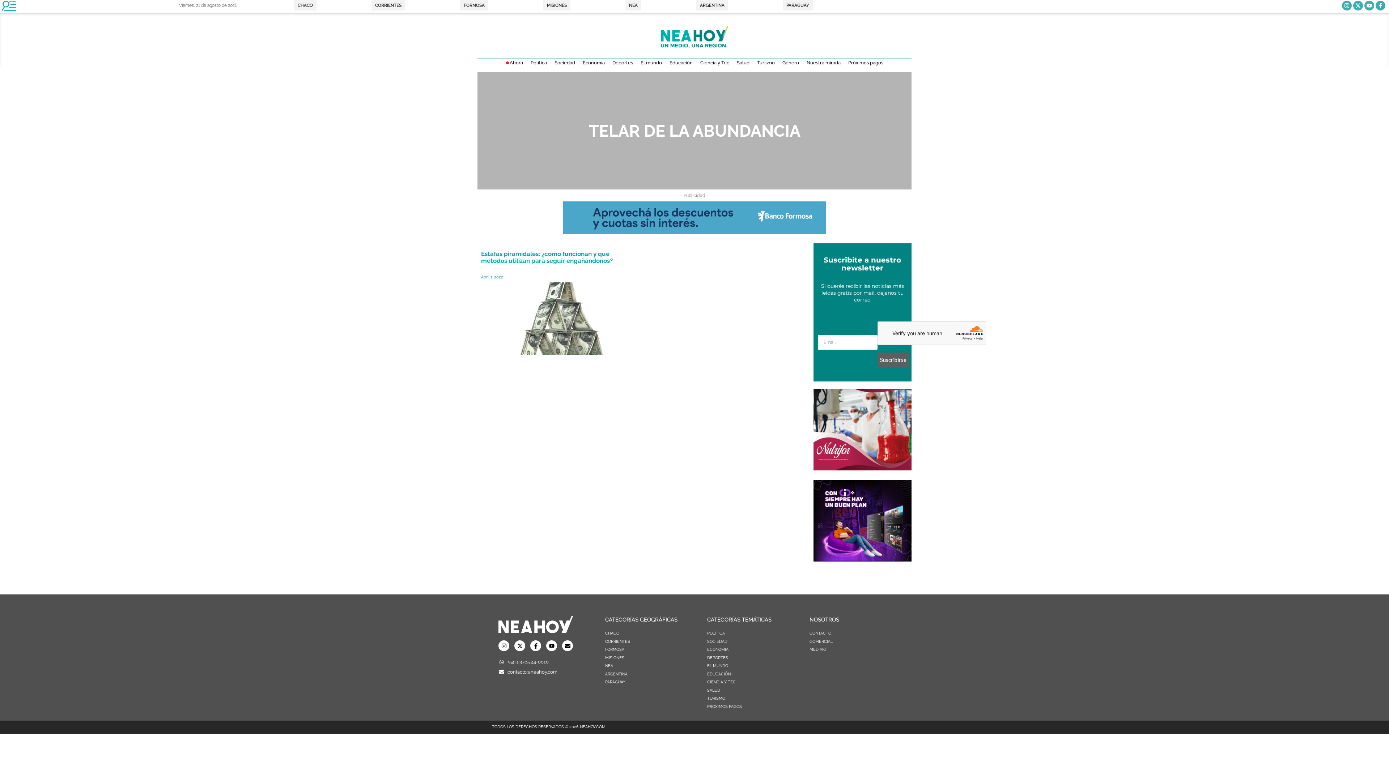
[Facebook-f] (1380, 5)
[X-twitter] (1358, 5)
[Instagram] (1347, 5)
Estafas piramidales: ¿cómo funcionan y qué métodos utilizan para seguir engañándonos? (547, 257)
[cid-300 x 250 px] (863, 559)
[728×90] (694, 231)
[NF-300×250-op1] (863, 468)
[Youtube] (1369, 5)
